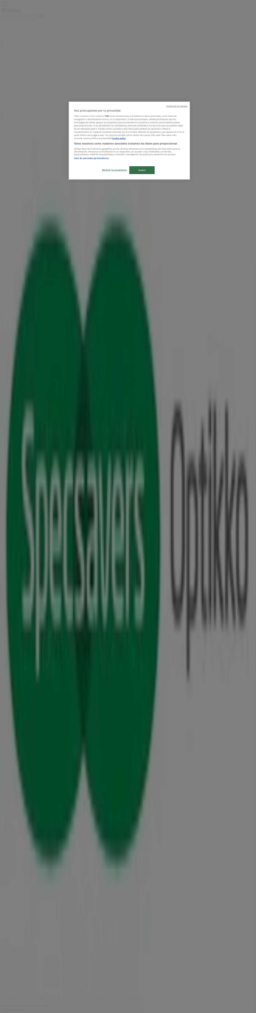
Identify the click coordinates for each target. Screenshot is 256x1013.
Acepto (142, 170)
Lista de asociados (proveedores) (91, 158)
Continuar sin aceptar (176, 106)
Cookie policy (119, 138)
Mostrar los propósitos (114, 169)
